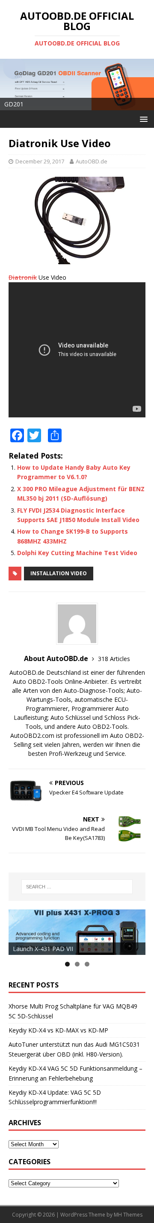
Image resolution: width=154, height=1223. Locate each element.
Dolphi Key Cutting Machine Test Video (77, 553)
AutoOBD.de (91, 161)
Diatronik (23, 277)
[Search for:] (77, 886)
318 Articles (114, 659)
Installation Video (58, 573)
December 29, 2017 (39, 161)
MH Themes (128, 1214)
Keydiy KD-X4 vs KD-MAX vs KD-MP (58, 1030)
